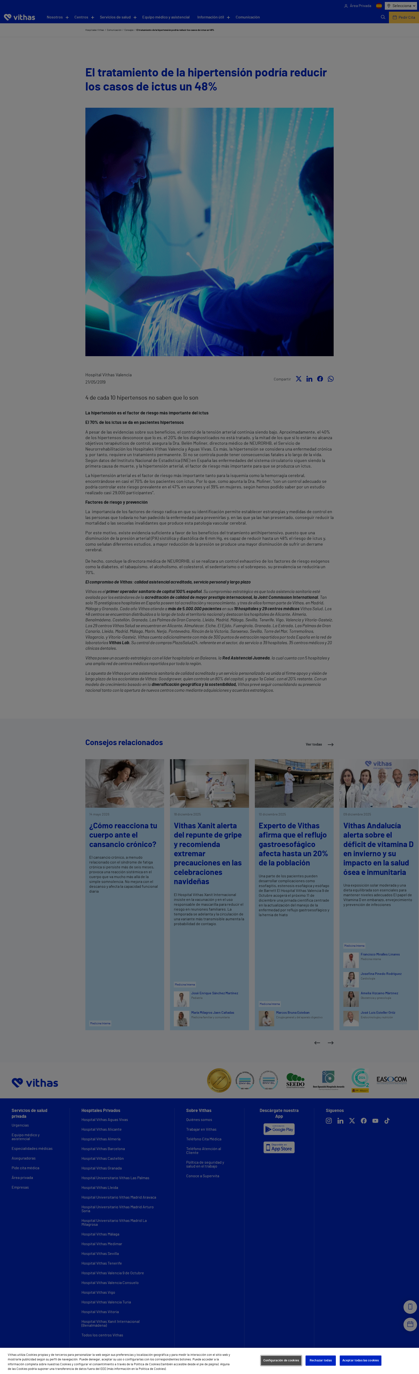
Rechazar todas (321, 1360)
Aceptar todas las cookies (360, 1360)
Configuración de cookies (281, 1360)
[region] (209, 1361)
